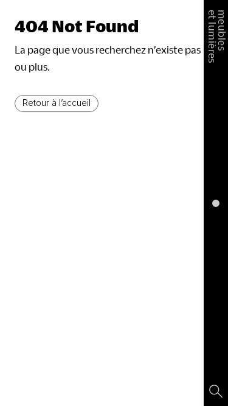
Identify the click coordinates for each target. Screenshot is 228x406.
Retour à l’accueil (56, 102)
